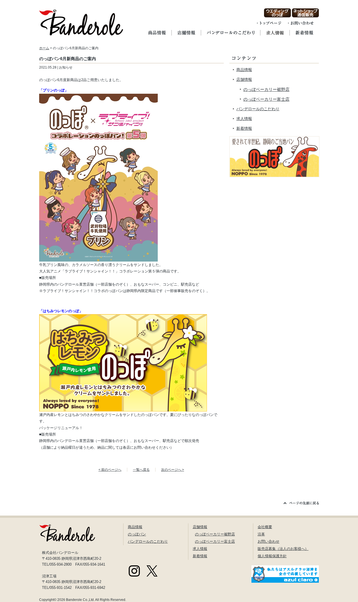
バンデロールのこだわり (257, 109)
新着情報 (244, 128)
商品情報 (244, 69)
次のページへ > (172, 470)
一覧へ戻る (141, 470)
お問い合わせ (268, 541)
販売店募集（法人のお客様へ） (283, 549)
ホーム (44, 48)
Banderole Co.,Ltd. (80, 600)
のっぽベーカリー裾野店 (266, 89)
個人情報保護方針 (272, 556)
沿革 (261, 534)
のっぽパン (137, 534)
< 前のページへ (109, 470)
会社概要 (265, 527)
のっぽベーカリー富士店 (266, 99)
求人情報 (244, 118)
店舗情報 (244, 79)
